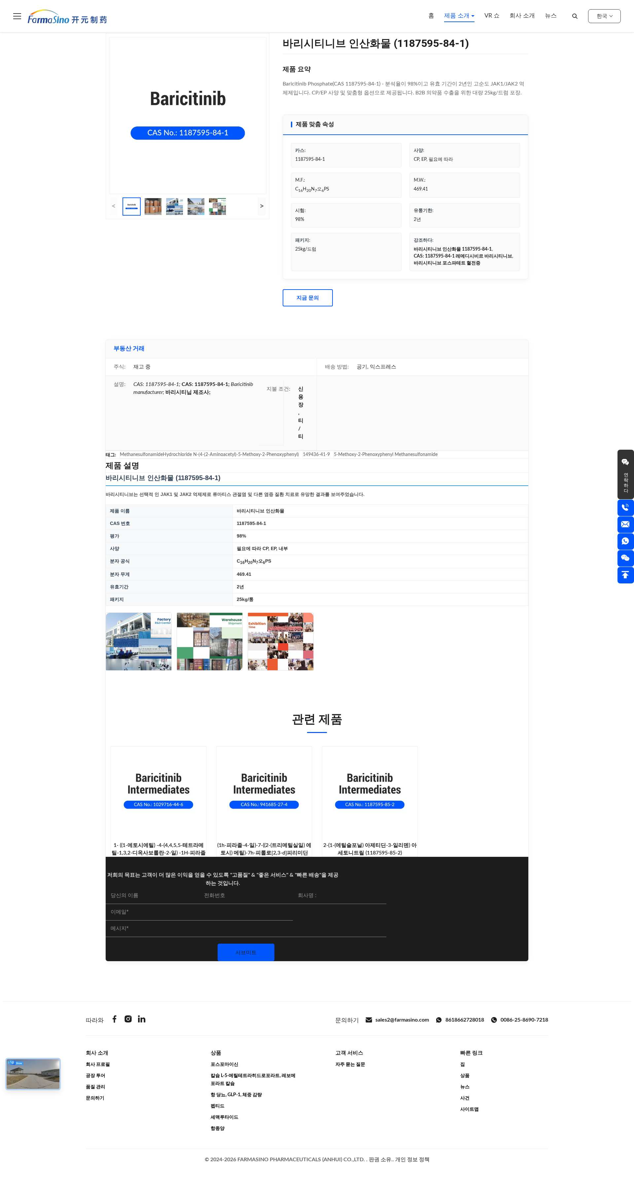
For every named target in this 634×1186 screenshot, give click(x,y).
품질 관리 (95, 1087)
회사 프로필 (98, 1064)
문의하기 (95, 1098)
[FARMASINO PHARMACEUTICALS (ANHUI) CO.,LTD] (67, 16)
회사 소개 (522, 16)
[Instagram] (128, 1020)
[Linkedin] (141, 1020)
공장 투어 (95, 1075)
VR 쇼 (492, 16)
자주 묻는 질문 (350, 1064)
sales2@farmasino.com (402, 1020)
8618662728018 (464, 1020)
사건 (465, 1098)
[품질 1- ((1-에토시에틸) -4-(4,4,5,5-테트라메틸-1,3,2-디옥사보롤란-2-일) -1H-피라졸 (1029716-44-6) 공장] (158, 794)
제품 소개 (457, 16)
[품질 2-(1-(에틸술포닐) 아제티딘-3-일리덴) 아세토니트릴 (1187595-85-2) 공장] (369, 794)
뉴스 (551, 16)
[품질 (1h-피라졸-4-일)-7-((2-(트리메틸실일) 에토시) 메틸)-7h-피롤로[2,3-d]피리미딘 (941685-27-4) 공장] (264, 794)
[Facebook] (114, 1020)
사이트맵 (469, 1109)
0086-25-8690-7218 (524, 1020)
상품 (465, 1075)
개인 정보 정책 (412, 1159)
